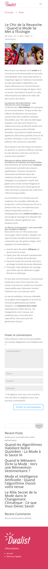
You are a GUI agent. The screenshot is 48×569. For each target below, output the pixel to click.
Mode (21, 12)
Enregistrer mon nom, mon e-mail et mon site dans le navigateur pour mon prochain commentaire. (22, 397)
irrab (10, 36)
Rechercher (39, 426)
